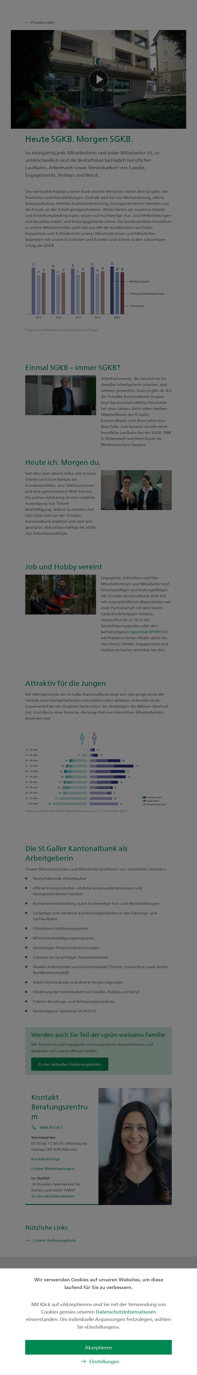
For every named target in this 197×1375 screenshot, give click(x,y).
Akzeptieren (98, 1347)
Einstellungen (104, 1361)
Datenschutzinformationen (126, 1311)
